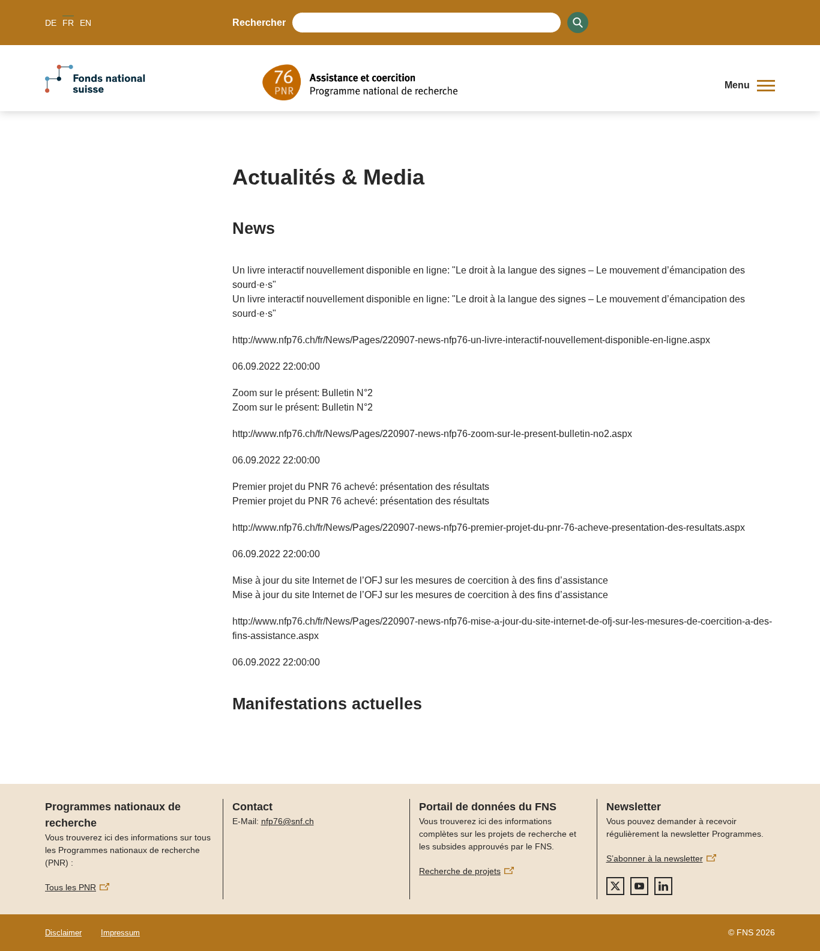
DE (50, 23)
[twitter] (615, 886)
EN (85, 23)
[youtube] (639, 886)
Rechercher (259, 22)
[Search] (577, 22)
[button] (750, 85)
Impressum (120, 932)
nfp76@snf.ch (287, 821)
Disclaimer (63, 932)
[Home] (484, 82)
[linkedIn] (663, 886)
